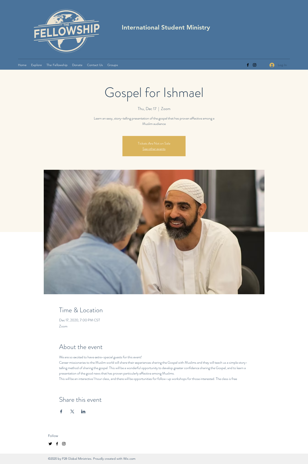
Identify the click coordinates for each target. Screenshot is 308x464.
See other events (154, 148)
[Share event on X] (72, 411)
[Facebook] (248, 65)
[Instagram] (254, 65)
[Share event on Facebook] (61, 411)
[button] (36, 65)
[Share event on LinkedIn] (83, 411)
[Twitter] (50, 443)
